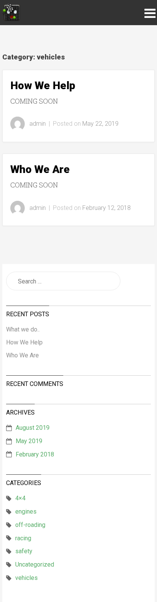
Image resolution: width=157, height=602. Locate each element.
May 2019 (29, 441)
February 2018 (35, 454)
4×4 (20, 498)
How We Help (42, 85)
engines (26, 511)
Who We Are (40, 169)
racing (23, 538)
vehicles (26, 577)
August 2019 (33, 427)
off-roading (30, 524)
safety (23, 551)
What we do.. (23, 329)
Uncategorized (34, 564)
